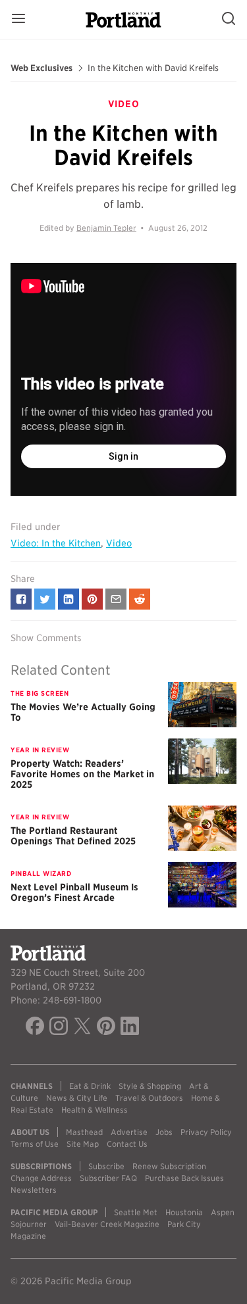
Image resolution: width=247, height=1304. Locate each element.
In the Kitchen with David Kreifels (153, 68)
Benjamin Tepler (106, 228)
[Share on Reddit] (139, 599)
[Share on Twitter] (44, 599)
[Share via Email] (115, 599)
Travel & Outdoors (149, 1098)
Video (119, 543)
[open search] (228, 19)
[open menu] (18, 19)
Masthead (84, 1132)
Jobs (164, 1132)
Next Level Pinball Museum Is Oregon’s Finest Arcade (74, 892)
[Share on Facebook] (21, 599)
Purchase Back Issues (184, 1178)
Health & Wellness (94, 1110)
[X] (82, 1028)
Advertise (129, 1132)
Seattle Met (135, 1212)
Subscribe (106, 1166)
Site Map (83, 1144)
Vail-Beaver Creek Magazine (107, 1224)
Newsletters (34, 1190)
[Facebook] (35, 1028)
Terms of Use (35, 1144)
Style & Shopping (150, 1086)
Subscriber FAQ (108, 1178)
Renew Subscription (169, 1166)
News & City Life (76, 1098)
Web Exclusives (41, 68)
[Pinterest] (106, 1028)
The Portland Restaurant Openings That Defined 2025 (73, 835)
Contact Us (127, 1144)
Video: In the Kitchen (56, 543)
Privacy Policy (206, 1132)
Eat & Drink (90, 1086)
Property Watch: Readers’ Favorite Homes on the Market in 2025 (82, 774)
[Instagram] (58, 1028)
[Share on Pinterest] (92, 599)
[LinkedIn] (130, 1028)
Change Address (41, 1178)
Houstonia (184, 1212)
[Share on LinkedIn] (68, 599)
